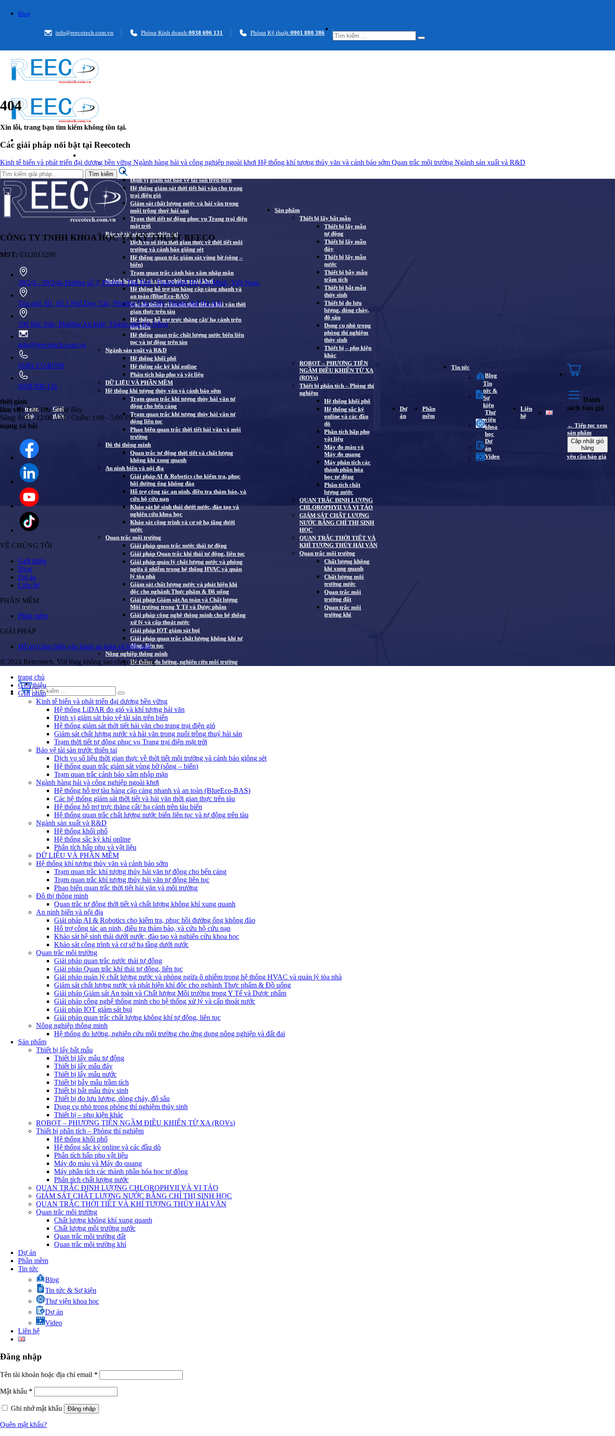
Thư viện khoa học (491, 423)
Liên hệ (526, 412)
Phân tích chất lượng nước (342, 488)
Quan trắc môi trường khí (342, 611)
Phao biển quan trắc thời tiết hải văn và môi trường (185, 433)
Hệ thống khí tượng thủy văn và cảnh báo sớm (163, 390)
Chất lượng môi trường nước (344, 580)
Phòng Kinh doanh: (182, 32)
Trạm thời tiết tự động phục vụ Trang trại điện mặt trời (188, 222)
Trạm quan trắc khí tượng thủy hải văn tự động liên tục (182, 418)
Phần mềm (428, 412)
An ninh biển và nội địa (134, 468)
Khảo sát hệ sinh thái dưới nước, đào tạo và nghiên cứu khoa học (184, 510)
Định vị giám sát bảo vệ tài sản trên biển (180, 180)
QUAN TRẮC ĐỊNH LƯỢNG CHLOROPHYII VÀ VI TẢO (336, 504)
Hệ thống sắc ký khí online (163, 366)
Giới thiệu (32, 561)
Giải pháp (93, 155)
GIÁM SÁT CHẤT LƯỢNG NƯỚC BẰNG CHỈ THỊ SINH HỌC (336, 522)
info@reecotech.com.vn (84, 32)
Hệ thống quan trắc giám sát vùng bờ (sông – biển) (186, 261)
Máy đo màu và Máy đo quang (344, 451)
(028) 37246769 (41, 365)
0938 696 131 (38, 386)
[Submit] (421, 37)
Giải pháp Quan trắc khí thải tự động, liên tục (187, 553)
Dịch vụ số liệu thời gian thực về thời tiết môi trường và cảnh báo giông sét (186, 246)
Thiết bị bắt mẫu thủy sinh (345, 291)
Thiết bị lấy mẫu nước (345, 260)
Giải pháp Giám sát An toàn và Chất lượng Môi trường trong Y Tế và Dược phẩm (184, 603)
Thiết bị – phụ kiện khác (347, 351)
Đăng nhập (81, 1408)
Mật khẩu (16, 1391)
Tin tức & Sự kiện (490, 394)
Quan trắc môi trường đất (342, 595)
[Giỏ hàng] (587, 370)
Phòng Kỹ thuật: (287, 32)
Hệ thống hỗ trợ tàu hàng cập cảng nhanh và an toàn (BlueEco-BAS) (186, 292)
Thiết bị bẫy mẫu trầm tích (345, 276)
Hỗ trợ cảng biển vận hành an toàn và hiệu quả (84, 646)
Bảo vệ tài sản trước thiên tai (76, 750)
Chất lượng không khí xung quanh (347, 565)
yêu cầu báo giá (586, 456)
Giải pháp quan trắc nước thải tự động (178, 545)
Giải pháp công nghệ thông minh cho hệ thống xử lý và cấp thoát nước (188, 618)
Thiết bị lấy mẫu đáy (345, 245)
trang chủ (31, 677)
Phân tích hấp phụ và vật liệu (166, 374)
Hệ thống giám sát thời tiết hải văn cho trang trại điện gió (186, 192)
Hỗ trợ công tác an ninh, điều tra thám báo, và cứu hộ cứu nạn (188, 495)
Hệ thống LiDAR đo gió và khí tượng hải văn (186, 171)
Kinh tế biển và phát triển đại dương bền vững (66, 162)
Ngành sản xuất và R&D (136, 350)
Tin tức (460, 367)
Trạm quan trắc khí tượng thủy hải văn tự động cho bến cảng (182, 402)
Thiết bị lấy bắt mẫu (325, 218)
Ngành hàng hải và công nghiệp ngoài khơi (195, 162)
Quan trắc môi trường (133, 537)
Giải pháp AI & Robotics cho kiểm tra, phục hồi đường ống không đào (185, 480)
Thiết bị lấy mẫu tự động (345, 230)
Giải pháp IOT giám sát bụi (165, 630)
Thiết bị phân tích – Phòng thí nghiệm (336, 389)
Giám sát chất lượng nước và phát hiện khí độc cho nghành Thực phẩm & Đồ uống (183, 588)
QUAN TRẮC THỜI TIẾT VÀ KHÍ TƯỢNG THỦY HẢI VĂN (338, 541)
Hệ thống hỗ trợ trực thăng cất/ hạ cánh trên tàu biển (185, 323)
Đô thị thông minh (128, 444)
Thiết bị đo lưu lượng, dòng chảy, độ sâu (346, 310)
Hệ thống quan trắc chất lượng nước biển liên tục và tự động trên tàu (187, 338)
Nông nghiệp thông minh (136, 653)
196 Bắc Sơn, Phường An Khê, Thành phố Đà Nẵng (93, 324)
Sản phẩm (287, 210)
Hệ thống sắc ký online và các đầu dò (346, 416)
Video (492, 456)
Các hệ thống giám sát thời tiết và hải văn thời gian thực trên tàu (188, 308)
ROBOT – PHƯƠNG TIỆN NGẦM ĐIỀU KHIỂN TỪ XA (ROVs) (336, 370)
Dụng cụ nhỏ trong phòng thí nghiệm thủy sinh (347, 332)
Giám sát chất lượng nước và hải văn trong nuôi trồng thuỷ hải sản (184, 207)
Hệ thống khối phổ (153, 358)
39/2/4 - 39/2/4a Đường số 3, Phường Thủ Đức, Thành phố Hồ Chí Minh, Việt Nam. (139, 282)
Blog (24, 13)
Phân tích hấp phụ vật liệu (347, 435)
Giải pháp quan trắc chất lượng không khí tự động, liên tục (186, 642)
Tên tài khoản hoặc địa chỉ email (49, 1374)
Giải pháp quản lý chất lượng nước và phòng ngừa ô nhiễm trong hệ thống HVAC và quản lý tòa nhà (186, 569)
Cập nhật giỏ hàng (587, 444)
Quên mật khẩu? (23, 1424)
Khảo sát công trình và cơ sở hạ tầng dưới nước (182, 526)
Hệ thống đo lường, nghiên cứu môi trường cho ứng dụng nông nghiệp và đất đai (184, 665)
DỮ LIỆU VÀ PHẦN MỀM (139, 382)
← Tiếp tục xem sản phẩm (587, 429)
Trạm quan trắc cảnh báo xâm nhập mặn (182, 272)
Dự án (403, 412)
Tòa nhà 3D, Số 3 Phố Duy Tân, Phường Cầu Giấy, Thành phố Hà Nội (120, 303)
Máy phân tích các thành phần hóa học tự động (347, 469)
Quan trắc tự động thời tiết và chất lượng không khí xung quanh (181, 456)
